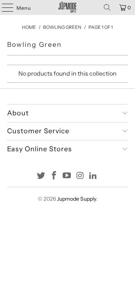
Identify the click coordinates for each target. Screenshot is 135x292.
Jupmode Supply (76, 198)
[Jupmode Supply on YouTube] (67, 176)
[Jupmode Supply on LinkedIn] (93, 176)
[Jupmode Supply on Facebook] (54, 176)
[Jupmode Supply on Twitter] (41, 176)
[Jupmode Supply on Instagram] (80, 176)
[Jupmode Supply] (67, 7)
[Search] (107, 7)
